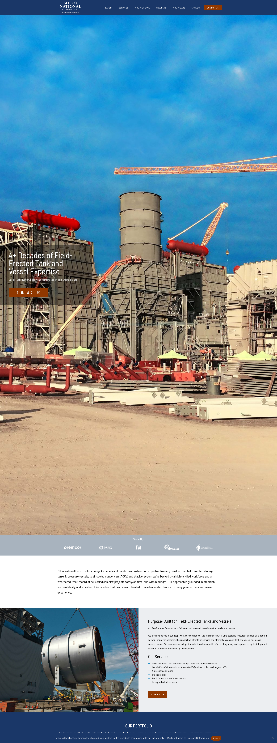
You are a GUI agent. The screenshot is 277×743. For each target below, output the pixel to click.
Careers (196, 7)
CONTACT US (28, 292)
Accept (216, 738)
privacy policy (158, 738)
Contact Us (213, 7)
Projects (161, 7)
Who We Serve (142, 7)
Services (123, 7)
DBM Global (168, 648)
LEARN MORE (157, 694)
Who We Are (179, 7)
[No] (273, 738)
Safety (108, 7)
